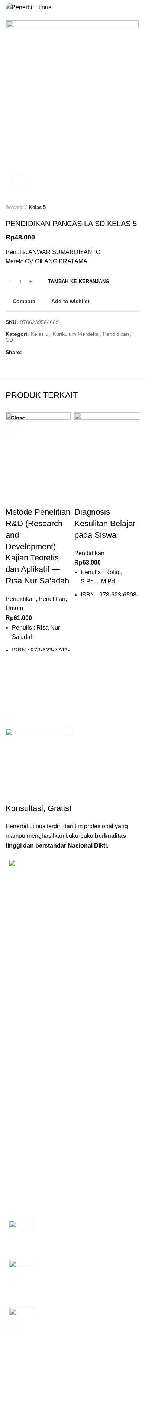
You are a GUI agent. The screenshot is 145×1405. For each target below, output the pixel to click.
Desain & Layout (28, 1165)
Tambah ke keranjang (79, 281)
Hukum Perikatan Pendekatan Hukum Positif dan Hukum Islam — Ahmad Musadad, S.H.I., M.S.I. (85, 1272)
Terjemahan (23, 1178)
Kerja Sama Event (30, 1140)
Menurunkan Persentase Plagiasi (48, 1153)
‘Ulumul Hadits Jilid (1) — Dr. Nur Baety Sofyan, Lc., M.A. (82, 1316)
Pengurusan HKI (28, 1115)
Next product (135, 208)
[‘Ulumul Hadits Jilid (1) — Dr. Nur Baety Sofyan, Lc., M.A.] (21, 1322)
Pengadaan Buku (29, 1127)
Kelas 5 (37, 207)
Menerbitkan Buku (30, 1089)
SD (9, 340)
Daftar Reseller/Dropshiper (40, 1191)
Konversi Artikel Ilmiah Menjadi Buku (51, 1102)
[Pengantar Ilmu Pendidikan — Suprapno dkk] (21, 1235)
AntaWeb (59, 1357)
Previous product (121, 208)
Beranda (14, 207)
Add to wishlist (70, 301)
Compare (24, 301)
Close (18, 417)
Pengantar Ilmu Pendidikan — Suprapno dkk (78, 1228)
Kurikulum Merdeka (76, 334)
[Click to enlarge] (18, 181)
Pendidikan (116, 334)
